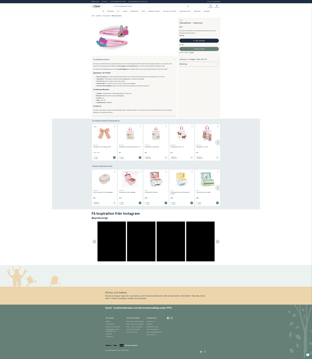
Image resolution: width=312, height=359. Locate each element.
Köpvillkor (150, 324)
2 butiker (122, 158)
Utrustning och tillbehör (169, 11)
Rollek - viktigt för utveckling (135, 324)
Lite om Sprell (110, 324)
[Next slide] (217, 142)
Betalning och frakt (152, 326)
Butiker (108, 321)
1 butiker (96, 158)
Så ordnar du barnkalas (133, 329)
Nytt (118, 11)
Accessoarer (106, 15)
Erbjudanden (110, 11)
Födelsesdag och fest (185, 11)
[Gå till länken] (168, 318)
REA (103, 11)
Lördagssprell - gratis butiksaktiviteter (112, 330)
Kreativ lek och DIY (131, 332)
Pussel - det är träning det (134, 326)
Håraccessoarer (117, 15)
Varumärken (207, 11)
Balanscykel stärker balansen (135, 321)
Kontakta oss (151, 321)
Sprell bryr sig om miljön (113, 326)
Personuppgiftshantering (154, 332)
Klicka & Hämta (151, 334)
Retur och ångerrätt (153, 329)
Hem (93, 15)
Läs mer (181, 35)
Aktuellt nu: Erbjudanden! (213, 1)
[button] (218, 20)
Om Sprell (109, 334)
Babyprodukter (134, 11)
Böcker (143, 11)
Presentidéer (197, 11)
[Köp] (114, 157)
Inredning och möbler (154, 11)
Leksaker (125, 11)
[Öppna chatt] (307, 354)
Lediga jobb (109, 336)
